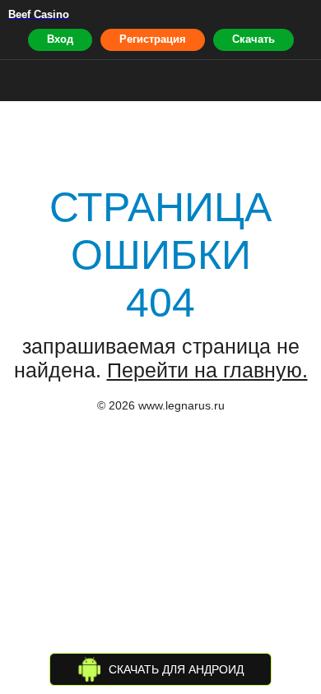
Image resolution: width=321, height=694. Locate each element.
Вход (60, 39)
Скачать (253, 39)
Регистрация (152, 39)
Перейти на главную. (207, 370)
